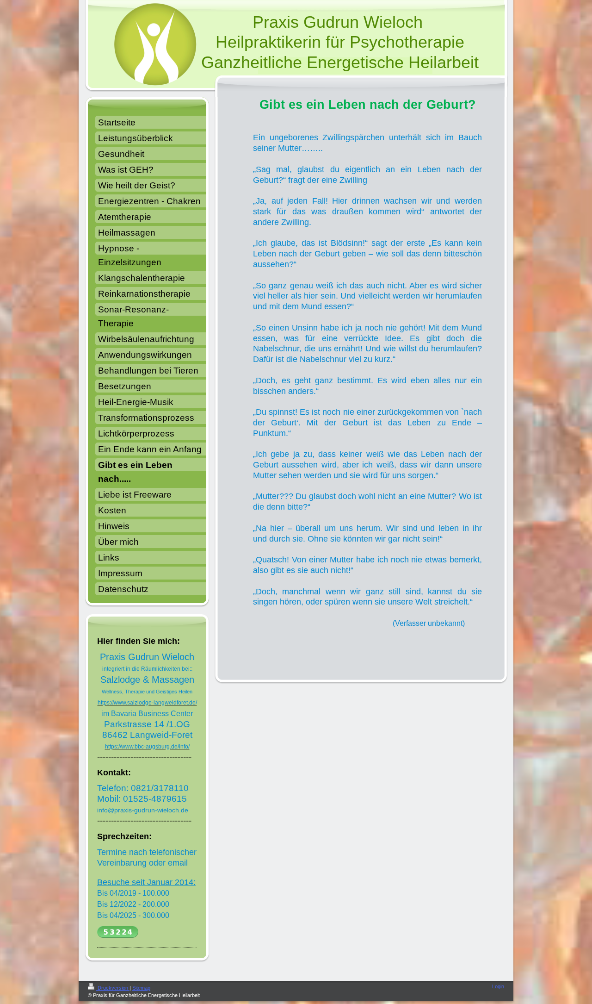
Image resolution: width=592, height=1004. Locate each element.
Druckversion (113, 988)
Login (498, 986)
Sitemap (141, 988)
